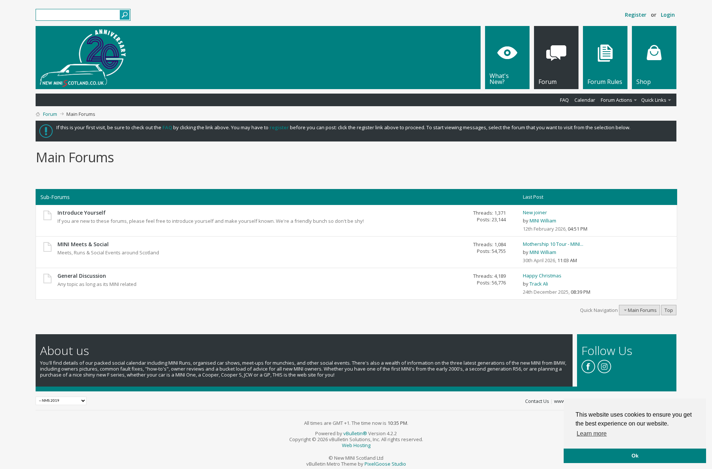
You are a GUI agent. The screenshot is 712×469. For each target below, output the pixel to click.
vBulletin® (355, 433)
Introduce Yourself (81, 212)
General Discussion (81, 275)
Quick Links (653, 100)
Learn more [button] (592, 433)
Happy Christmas (542, 275)
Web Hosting (356, 445)
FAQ (564, 100)
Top (669, 310)
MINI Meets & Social (83, 244)
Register (635, 14)
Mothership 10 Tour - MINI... (553, 244)
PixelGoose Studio (385, 463)
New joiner (535, 212)
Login (668, 14)
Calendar (584, 100)
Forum (50, 114)
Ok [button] (635, 456)
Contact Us (537, 401)
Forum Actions (616, 100)
